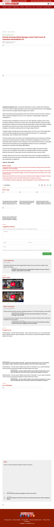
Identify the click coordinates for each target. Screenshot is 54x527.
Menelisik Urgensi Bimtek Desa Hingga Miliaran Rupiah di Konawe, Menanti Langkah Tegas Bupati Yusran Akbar (30, 270)
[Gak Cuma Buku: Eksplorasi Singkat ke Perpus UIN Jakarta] (27, 477)
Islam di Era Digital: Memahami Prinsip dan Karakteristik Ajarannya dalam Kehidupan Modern (28, 498)
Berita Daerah (5, 35)
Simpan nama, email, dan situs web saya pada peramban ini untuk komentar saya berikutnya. (27, 250)
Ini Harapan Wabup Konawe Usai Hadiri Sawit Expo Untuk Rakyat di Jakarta (21, 178)
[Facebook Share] (39, 185)
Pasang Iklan (25, 520)
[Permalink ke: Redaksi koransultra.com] (3, 42)
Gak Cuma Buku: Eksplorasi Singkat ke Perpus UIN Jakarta (21, 493)
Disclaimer (27, 521)
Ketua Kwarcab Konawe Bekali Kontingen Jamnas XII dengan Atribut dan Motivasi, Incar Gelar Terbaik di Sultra (26, 173)
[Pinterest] (26, 516)
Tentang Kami (7, 520)
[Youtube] (31, 516)
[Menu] (3, 4)
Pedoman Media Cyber (35, 520)
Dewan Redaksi (16, 520)
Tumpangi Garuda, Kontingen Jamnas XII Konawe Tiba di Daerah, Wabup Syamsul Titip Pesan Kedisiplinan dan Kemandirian (26, 168)
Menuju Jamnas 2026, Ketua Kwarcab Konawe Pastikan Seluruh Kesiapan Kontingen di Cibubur (26, 176)
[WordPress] (28, 516)
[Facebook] (21, 516)
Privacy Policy (46, 520)
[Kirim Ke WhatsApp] (50, 185)
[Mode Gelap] (48, 4)
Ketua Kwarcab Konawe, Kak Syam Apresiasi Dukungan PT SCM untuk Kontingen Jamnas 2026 (26, 170)
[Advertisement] (27, 19)
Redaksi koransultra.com (10, 41)
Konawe (12, 35)
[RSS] (34, 516)
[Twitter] (23, 516)
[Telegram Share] (48, 185)
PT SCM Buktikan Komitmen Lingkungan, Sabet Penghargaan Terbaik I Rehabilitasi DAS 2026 (25, 180)
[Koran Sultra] (12, 4)
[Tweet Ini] (42, 185)
